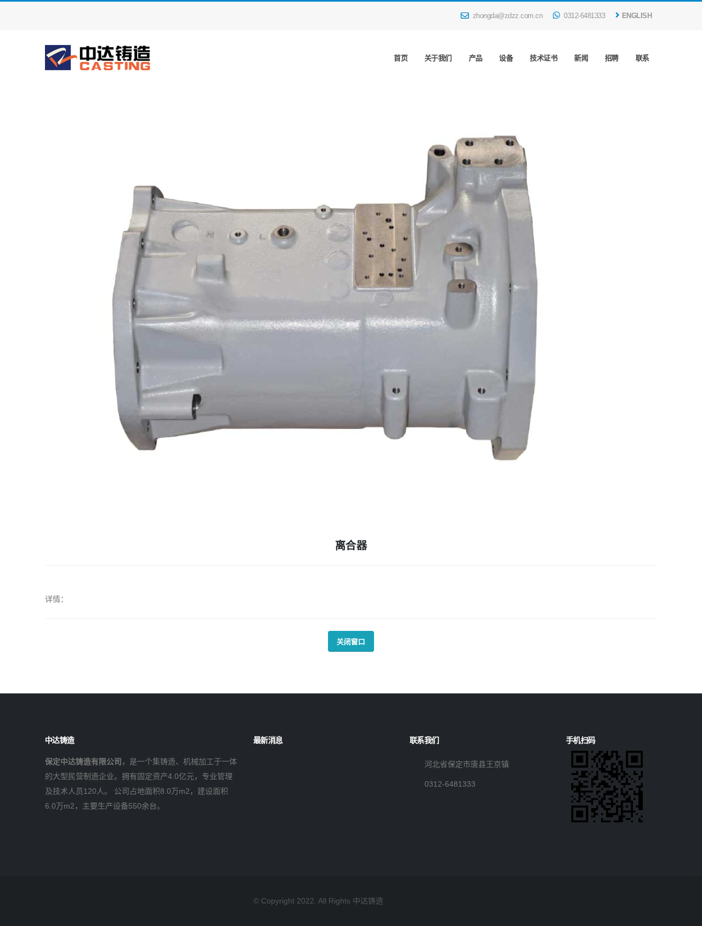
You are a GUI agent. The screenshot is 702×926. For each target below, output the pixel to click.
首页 (400, 58)
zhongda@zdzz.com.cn (506, 16)
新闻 (581, 58)
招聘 (612, 58)
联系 (642, 58)
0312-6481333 (583, 16)
